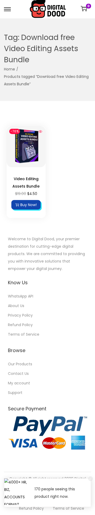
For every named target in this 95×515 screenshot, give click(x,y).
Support (15, 392)
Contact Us (18, 373)
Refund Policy (20, 324)
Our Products (20, 364)
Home (9, 69)
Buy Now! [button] (28, 204)
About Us (16, 305)
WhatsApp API (20, 296)
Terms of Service (23, 334)
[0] (84, 8)
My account (19, 383)
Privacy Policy (20, 315)
